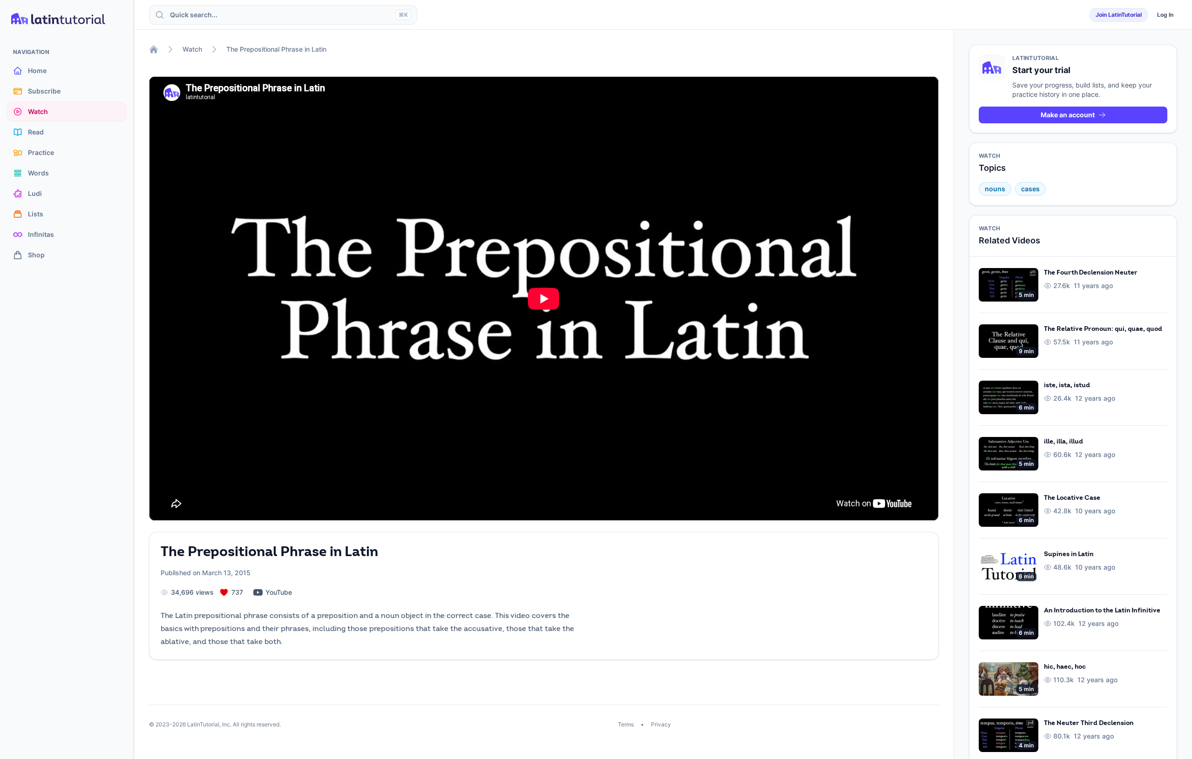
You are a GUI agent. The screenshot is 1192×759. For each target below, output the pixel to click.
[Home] (153, 49)
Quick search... (289, 15)
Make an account (1068, 115)
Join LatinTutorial (1119, 14)
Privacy (660, 724)
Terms (626, 724)
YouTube (278, 592)
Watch (192, 49)
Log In (1165, 14)
